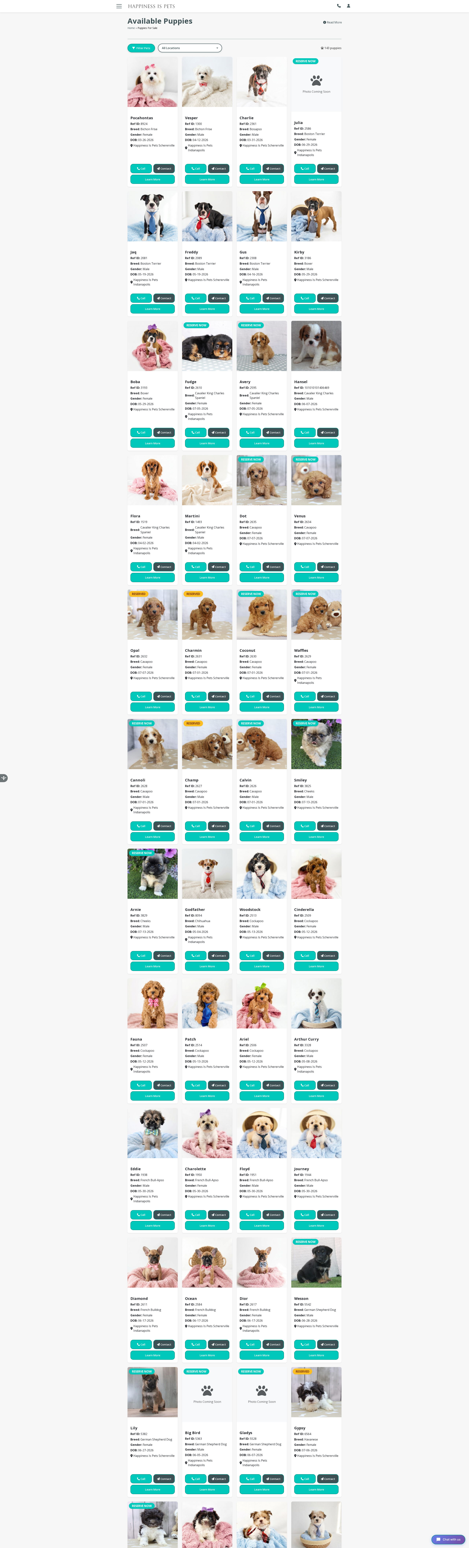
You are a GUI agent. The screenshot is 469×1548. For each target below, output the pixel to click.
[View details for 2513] (262, 874)
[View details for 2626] (262, 744)
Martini (192, 515)
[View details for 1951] (262, 1133)
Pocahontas (141, 117)
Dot (243, 515)
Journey (301, 1168)
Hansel (300, 381)
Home (131, 28)
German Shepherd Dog (312, 1293)
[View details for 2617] (262, 1262)
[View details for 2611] (153, 1262)
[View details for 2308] (262, 216)
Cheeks (301, 775)
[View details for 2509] (316, 874)
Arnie (135, 909)
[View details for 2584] (207, 1262)
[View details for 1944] (316, 1133)
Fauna (136, 1039)
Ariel (244, 1039)
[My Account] (348, 6)
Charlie (247, 117)
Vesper (191, 117)
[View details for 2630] (262, 614)
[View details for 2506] (262, 1003)
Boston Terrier (306, 117)
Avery (245, 381)
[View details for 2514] (207, 1003)
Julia (298, 122)
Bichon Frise (141, 112)
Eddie (135, 1168)
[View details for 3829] (153, 874)
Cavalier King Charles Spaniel (208, 376)
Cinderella (304, 909)
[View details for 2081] (153, 216)
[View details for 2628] (153, 744)
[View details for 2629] (316, 614)
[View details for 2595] (262, 346)
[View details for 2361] (262, 82)
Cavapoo (247, 511)
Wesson (301, 1298)
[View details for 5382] (153, 1392)
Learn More (152, 179)
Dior (244, 1298)
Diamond (139, 1298)
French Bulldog (143, 1293)
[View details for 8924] (153, 82)
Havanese (303, 1423)
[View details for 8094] (207, 874)
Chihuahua (195, 904)
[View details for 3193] (153, 346)
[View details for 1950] (207, 1133)
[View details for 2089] (207, 216)
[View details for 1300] (207, 82)
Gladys (246, 1432)
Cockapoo (248, 904)
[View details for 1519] (153, 480)
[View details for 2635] (262, 480)
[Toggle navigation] (119, 6)
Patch (190, 1039)
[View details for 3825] (316, 744)
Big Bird (192, 1432)
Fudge (190, 381)
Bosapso (247, 112)
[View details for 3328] (316, 1003)
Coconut (247, 650)
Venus (300, 515)
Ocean (191, 1298)
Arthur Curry (306, 1039)
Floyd (245, 1168)
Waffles (301, 650)
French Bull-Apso (144, 1163)
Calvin (246, 780)
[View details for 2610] (207, 346)
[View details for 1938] (153, 1133)
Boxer (300, 247)
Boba (135, 381)
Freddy (191, 252)
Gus (243, 252)
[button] (340, 6)
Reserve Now (305, 61)
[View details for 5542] (316, 1262)
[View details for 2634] (316, 480)
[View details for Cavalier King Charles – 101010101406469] (316, 346)
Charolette (195, 1168)
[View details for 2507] (153, 1003)
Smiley (300, 780)
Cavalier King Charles (312, 376)
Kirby (299, 252)
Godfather (195, 909)
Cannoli (137, 780)
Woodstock (250, 909)
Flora (135, 515)
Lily (133, 1427)
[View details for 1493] (207, 480)
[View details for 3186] (316, 216)
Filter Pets (143, 48)
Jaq (133, 252)
